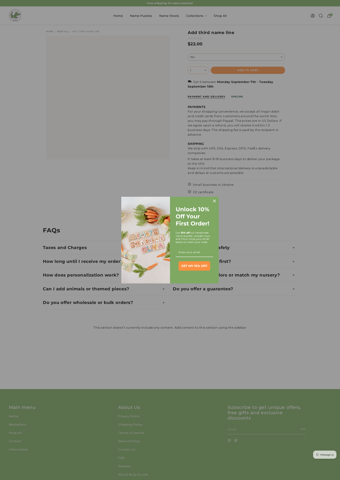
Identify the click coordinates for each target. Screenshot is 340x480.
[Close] (214, 201)
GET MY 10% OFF (194, 266)
